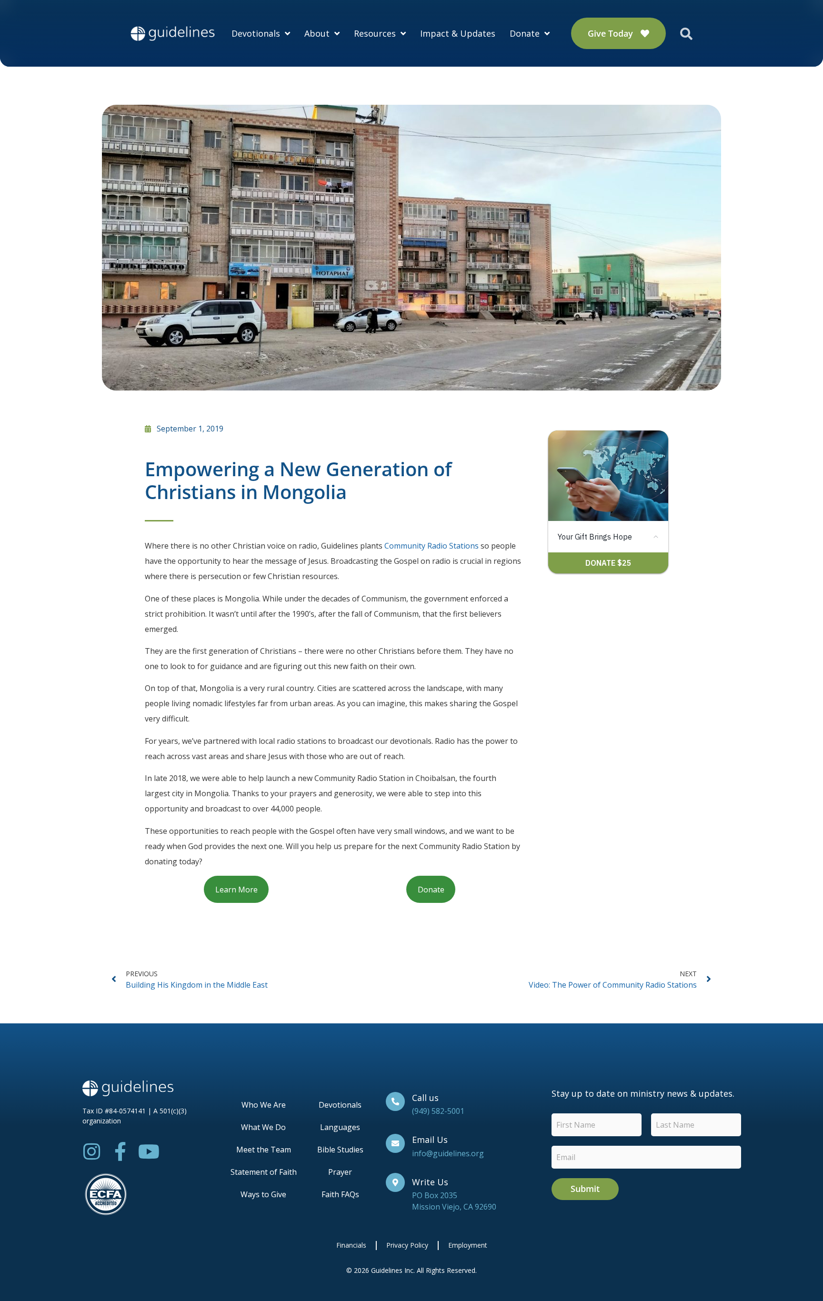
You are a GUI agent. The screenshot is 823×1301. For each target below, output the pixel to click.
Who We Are (263, 1105)
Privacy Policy (407, 1245)
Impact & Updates (457, 33)
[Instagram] (91, 1151)
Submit (585, 1188)
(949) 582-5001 (438, 1111)
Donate (525, 33)
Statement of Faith (264, 1172)
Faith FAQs (340, 1194)
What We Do (263, 1127)
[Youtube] (149, 1151)
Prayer (340, 1172)
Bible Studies (340, 1149)
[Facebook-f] (120, 1151)
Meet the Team (263, 1149)
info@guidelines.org (448, 1153)
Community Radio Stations (431, 545)
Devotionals (255, 33)
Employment (467, 1245)
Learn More (236, 889)
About (317, 33)
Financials (351, 1245)
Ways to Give (263, 1194)
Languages (340, 1127)
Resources (375, 33)
